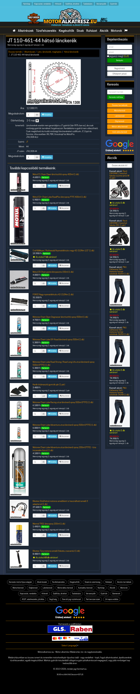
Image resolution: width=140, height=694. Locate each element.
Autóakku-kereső (85, 588)
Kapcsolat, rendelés (42, 4)
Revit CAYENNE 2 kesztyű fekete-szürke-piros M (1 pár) (119, 174)
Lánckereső (120, 116)
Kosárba (47, 115)
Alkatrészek (25, 30)
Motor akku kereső (120, 126)
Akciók (104, 30)
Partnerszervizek (93, 599)
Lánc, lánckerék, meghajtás (49, 52)
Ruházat (91, 30)
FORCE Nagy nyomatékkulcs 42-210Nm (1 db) (53, 294)
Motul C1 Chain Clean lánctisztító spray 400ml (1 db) (56, 174)
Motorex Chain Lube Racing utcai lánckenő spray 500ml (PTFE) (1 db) (63, 402)
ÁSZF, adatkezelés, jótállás (33, 599)
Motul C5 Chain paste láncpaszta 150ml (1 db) (53, 272)
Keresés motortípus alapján (20, 582)
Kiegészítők (66, 30)
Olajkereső (33, 588)
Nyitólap (26, 4)
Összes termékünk (119, 105)
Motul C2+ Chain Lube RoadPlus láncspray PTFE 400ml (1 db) (59, 197)
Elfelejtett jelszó (120, 74)
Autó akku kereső (119, 132)
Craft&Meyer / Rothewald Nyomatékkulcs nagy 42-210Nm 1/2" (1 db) (63, 250)
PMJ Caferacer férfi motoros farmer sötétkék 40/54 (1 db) (119, 270)
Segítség (53, 599)
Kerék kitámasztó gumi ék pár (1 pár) (49, 384)
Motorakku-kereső (65, 588)
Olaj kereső (119, 121)
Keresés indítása (116, 97)
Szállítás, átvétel (72, 4)
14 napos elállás (111, 599)
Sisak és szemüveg (92, 582)
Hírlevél (58, 4)
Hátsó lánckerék (71, 52)
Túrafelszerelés (46, 30)
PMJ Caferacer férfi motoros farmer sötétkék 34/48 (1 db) (119, 391)
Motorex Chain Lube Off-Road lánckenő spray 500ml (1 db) (58, 339)
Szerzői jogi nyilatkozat (71, 599)
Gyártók (113, 4)
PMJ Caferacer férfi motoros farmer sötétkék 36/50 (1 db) (119, 330)
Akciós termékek (124, 582)
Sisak (80, 30)
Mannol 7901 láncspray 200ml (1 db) (49, 523)
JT (27, 142)
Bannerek (116, 593)
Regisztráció (119, 68)
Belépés (119, 60)
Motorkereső (119, 110)
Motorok (116, 30)
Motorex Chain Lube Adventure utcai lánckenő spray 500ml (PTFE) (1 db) (65, 425)
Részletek (65, 186)
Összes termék (15, 52)
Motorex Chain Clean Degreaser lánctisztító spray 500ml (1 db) (60, 317)
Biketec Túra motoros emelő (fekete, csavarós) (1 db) (56, 551)
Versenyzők (101, 4)
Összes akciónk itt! (119, 165)
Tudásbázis (87, 4)
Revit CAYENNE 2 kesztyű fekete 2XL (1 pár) (118, 223)
